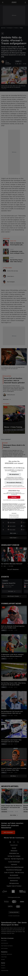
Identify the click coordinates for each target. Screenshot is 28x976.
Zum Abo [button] (14, 497)
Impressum (14, 513)
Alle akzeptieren (14, 474)
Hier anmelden (21, 500)
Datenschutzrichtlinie (14, 515)
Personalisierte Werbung (14, 482)
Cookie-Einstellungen (14, 517)
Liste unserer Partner (7, 510)
